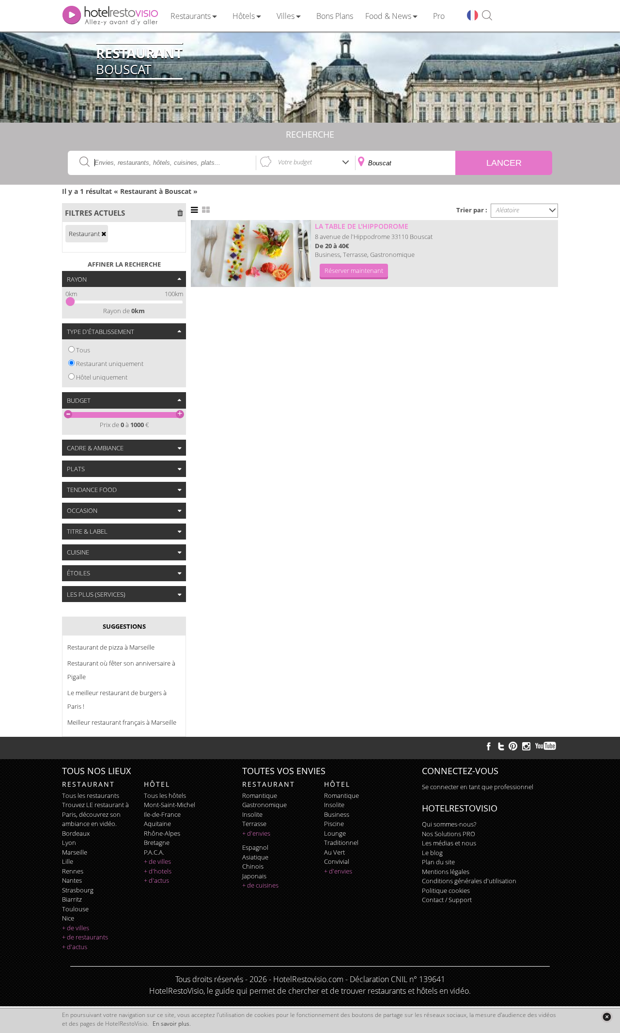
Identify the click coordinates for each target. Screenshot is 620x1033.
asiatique (255, 857)
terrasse (254, 823)
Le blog (432, 852)
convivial (336, 861)
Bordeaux (76, 833)
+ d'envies (256, 833)
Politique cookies (446, 890)
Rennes (72, 871)
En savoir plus (171, 1023)
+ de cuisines (260, 885)
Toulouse (75, 909)
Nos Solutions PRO (448, 833)
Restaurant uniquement (109, 363)
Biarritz (72, 899)
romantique (259, 795)
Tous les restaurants (90, 795)
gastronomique (264, 804)
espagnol (255, 847)
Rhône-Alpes (162, 833)
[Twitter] (501, 746)
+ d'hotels (157, 871)
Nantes (72, 880)
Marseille (74, 852)
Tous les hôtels (165, 795)
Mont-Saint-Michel (169, 804)
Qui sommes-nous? (449, 824)
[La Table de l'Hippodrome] (251, 253)
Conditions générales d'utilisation (469, 880)
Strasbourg (77, 890)
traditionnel (341, 842)
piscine (334, 823)
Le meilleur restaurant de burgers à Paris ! (117, 699)
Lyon (69, 842)
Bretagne (157, 842)
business (336, 814)
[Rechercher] (487, 15)
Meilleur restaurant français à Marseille (121, 722)
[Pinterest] (513, 746)
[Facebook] (488, 746)
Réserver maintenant (354, 270)
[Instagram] (526, 747)
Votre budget (295, 162)
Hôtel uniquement (101, 377)
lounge (335, 833)
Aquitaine (157, 823)
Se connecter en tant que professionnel (477, 786)
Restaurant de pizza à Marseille (111, 647)
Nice (68, 918)
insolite (252, 814)
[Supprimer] (103, 233)
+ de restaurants (85, 937)
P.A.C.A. (154, 852)
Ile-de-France (162, 814)
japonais (254, 876)
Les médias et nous (449, 843)
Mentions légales (445, 871)
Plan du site (438, 862)
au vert (334, 852)
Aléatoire (507, 210)
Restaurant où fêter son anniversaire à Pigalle (121, 670)
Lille (67, 861)
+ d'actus (74, 946)
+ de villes (75, 927)
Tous (83, 350)
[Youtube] (546, 746)
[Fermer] (607, 1017)
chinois (253, 866)
